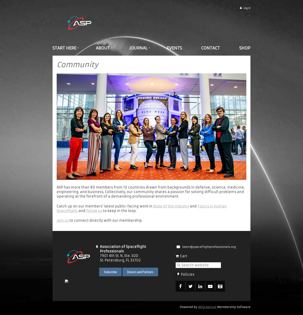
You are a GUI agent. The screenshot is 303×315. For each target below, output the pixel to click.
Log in (247, 8)
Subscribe (110, 272)
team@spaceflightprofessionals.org (209, 247)
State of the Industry (171, 206)
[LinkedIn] (200, 286)
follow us (94, 211)
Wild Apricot (207, 307)
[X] (190, 286)
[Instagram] (220, 286)
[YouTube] (210, 286)
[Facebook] (180, 286)
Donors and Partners (140, 272)
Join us (63, 220)
